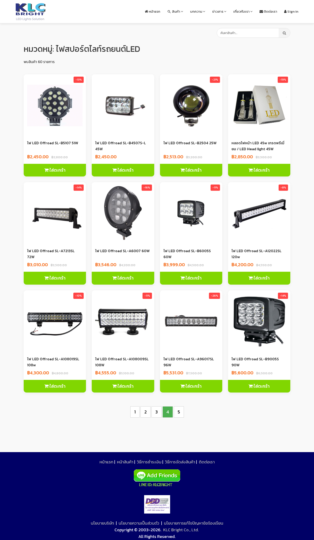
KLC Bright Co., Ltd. (181, 530)
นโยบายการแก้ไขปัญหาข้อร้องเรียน (193, 523)
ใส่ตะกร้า (57, 170)
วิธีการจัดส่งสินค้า (180, 462)
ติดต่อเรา (270, 11)
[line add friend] (157, 476)
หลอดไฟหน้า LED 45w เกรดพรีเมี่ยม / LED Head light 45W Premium (257, 148)
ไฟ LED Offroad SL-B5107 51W (52, 143)
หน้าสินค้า (125, 462)
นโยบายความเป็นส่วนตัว (139, 523)
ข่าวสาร (218, 11)
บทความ (196, 11)
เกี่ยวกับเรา (241, 11)
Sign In (292, 11)
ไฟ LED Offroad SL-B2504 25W (190, 143)
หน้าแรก (154, 11)
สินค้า (174, 11)
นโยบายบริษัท (102, 523)
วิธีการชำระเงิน (149, 462)
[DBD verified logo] (157, 504)
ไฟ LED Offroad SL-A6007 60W (122, 251)
